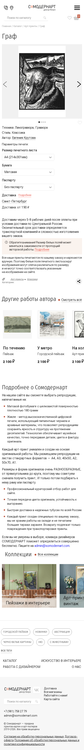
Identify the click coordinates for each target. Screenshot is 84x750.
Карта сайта (52, 699)
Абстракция (62, 632)
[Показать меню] (75, 8)
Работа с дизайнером (21, 667)
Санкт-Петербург (14, 201)
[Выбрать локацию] (11, 8)
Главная (6, 26)
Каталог (17, 26)
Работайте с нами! (55, 695)
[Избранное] (70, 18)
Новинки (41, 632)
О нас (76, 667)
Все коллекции (48, 554)
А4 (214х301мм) (15, 157)
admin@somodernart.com (52, 546)
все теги (6, 650)
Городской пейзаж (15, 632)
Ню (40, 642)
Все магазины (53, 691)
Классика (32, 279)
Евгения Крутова (24, 138)
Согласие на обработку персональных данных (34, 736)
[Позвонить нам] (6, 8)
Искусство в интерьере (61, 661)
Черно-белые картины (17, 642)
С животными (59, 642)
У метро (45, 348)
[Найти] (45, 18)
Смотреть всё (71, 300)
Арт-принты (30, 26)
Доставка (50, 688)
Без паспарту (13, 187)
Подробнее (24, 195)
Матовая (10, 172)
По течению (14, 348)
